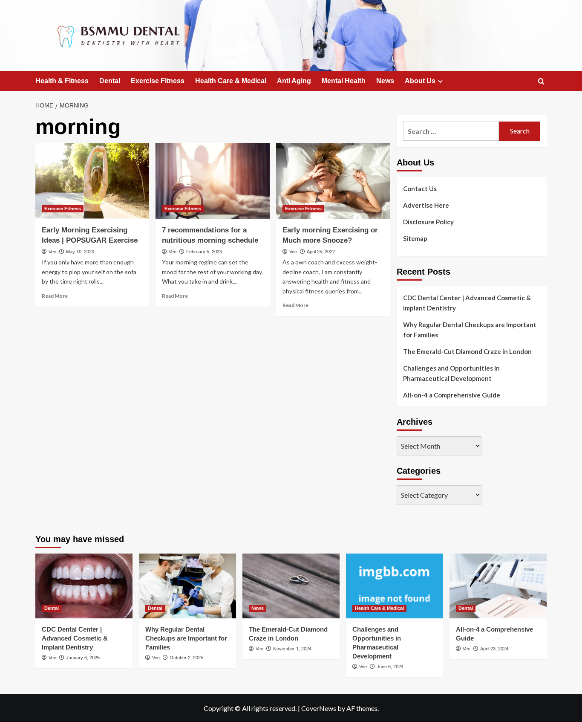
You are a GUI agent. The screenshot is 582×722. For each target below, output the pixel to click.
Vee (52, 251)
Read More (55, 296)
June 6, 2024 (390, 666)
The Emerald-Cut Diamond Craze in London (467, 351)
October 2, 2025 (186, 657)
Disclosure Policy (428, 222)
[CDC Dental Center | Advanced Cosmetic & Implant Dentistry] (84, 586)
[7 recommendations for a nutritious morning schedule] (212, 181)
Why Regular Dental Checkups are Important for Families (469, 330)
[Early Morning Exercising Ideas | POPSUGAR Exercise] (92, 181)
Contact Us (420, 188)
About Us (420, 80)
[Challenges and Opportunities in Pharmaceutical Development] (394, 586)
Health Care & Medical (230, 80)
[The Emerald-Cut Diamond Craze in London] (291, 586)
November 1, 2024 (292, 648)
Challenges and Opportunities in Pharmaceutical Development (451, 373)
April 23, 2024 (494, 648)
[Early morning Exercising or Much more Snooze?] (333, 181)
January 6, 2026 (83, 657)
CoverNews (318, 708)
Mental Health (344, 80)
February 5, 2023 (204, 251)
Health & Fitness (62, 80)
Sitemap (415, 238)
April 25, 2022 (321, 251)
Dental (109, 80)
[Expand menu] (440, 81)
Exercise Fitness (157, 80)
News (385, 80)
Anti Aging (294, 80)
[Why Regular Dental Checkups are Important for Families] (187, 586)
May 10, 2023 (80, 251)
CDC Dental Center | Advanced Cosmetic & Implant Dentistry (467, 303)
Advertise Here (426, 205)
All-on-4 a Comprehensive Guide (451, 395)
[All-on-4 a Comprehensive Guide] (498, 586)
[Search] (541, 81)
